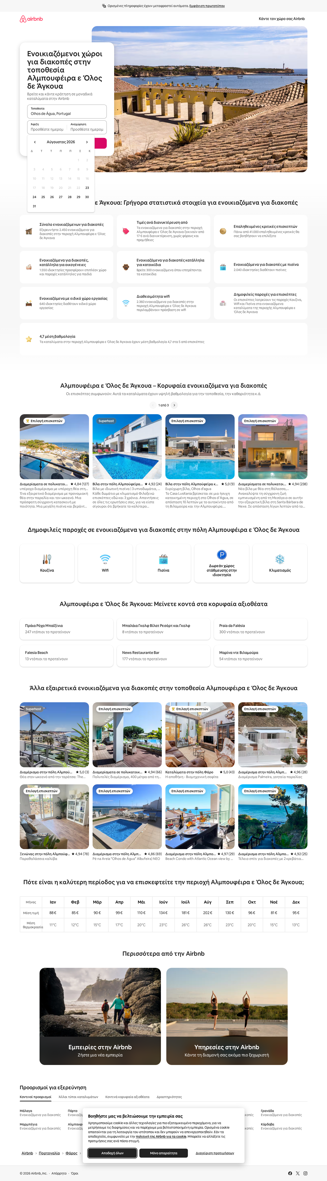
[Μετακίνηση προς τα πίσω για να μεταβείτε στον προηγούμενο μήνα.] (35, 142)
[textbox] (47, 129)
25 (43, 197)
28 (69, 197)
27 (60, 197)
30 (87, 197)
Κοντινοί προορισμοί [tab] (35, 1097)
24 (34, 197)
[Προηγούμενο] (153, 405)
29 (78, 197)
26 (52, 197)
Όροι (74, 1173)
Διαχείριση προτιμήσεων (215, 1153)
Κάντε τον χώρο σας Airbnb (282, 18)
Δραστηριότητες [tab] (169, 1097)
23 (87, 188)
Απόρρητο (59, 1173)
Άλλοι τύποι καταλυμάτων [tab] (78, 1097)
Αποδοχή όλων (112, 1153)
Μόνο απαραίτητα (163, 1153)
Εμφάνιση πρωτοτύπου (207, 6)
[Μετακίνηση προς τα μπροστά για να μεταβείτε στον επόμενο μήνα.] (86, 142)
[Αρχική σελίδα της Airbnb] (31, 19)
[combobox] (67, 113)
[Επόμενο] (174, 405)
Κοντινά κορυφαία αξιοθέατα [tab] (127, 1097)
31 (34, 206)
